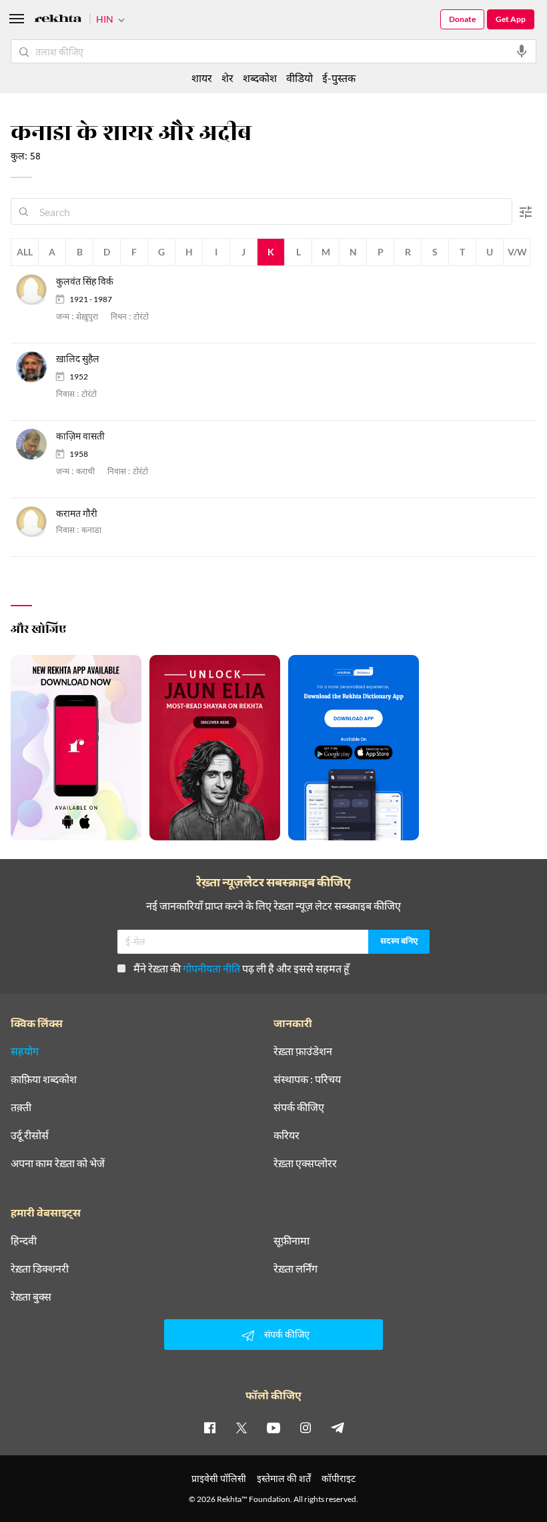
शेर (227, 77)
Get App (511, 19)
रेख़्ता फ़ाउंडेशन (303, 1051)
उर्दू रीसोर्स (30, 1135)
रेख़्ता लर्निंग (296, 1268)
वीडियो (299, 77)
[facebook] (209, 1427)
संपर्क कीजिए (299, 1107)
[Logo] (58, 20)
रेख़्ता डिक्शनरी (40, 1268)
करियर (287, 1135)
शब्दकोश (260, 77)
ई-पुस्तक (339, 77)
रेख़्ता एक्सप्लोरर (305, 1163)
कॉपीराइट (339, 1478)
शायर (201, 77)
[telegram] (337, 1427)
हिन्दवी (24, 1240)
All (25, 251)
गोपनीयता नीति (211, 968)
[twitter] (241, 1427)
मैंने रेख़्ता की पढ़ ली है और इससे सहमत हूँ (241, 968)
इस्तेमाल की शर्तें (284, 1478)
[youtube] (273, 1427)
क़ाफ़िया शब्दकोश (44, 1079)
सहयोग (25, 1051)
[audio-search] (521, 51)
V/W (517, 251)
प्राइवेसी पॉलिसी (218, 1478)
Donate (462, 19)
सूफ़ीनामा (292, 1240)
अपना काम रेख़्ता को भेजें (58, 1163)
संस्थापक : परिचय (307, 1079)
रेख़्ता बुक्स (31, 1296)
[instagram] (305, 1427)
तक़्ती (21, 1107)
